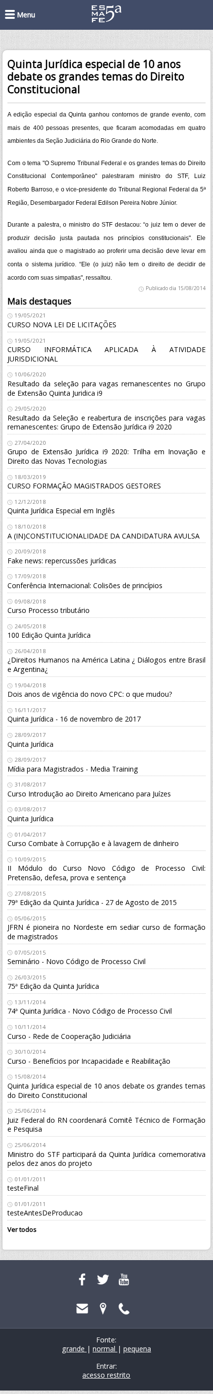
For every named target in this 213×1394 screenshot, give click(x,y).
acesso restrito (106, 1375)
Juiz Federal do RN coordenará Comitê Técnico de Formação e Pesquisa (106, 1124)
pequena (137, 1348)
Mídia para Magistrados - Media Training (72, 769)
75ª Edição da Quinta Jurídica (53, 986)
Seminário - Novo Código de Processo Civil (76, 961)
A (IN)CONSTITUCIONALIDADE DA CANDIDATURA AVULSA (103, 536)
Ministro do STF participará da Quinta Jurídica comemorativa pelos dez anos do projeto (106, 1159)
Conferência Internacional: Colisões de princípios (84, 585)
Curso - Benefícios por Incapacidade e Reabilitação (88, 1061)
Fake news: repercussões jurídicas (61, 560)
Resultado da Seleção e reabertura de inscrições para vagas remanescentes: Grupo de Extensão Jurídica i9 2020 (106, 422)
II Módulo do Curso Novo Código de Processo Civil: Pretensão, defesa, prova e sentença (106, 872)
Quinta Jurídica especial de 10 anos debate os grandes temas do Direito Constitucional (106, 1090)
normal (105, 1348)
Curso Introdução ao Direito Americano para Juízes (89, 793)
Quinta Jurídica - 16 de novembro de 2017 (74, 719)
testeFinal (23, 1188)
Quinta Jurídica (30, 744)
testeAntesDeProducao (45, 1212)
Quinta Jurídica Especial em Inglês (61, 510)
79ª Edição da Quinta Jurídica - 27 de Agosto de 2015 (92, 902)
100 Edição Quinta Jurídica (49, 635)
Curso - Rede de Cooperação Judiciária (69, 1036)
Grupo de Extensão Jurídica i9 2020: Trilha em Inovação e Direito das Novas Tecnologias (106, 456)
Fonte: (106, 1339)
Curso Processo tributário (48, 610)
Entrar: (106, 1366)
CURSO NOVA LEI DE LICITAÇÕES (61, 324)
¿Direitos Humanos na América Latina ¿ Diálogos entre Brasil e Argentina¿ (106, 664)
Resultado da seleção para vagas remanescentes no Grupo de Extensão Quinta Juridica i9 (106, 388)
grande (74, 1348)
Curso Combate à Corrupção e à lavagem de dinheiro (93, 843)
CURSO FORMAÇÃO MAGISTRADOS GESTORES (84, 485)
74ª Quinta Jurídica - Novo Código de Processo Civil (89, 1011)
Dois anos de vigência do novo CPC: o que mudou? (89, 694)
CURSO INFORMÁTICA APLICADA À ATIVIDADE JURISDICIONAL (106, 354)
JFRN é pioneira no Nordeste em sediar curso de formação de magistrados (106, 931)
